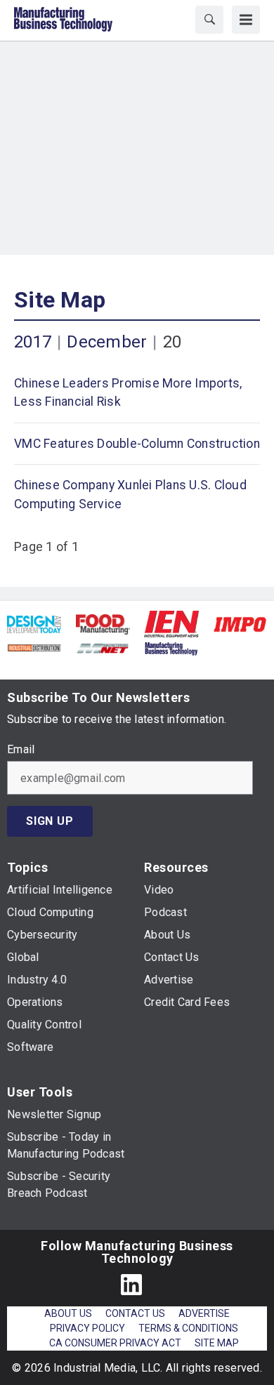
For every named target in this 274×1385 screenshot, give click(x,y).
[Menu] (246, 20)
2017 (32, 342)
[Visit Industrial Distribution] (34, 647)
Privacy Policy (87, 1328)
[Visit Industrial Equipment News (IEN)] (171, 623)
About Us (68, 1313)
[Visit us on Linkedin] (131, 1284)
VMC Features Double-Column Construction (137, 444)
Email (20, 749)
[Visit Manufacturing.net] (103, 647)
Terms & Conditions (188, 1328)
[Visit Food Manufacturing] (103, 623)
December (107, 342)
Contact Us (135, 1313)
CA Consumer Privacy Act (115, 1342)
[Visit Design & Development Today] (34, 623)
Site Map (59, 299)
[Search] (209, 20)
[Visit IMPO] (240, 623)
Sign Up (50, 821)
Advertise (204, 1313)
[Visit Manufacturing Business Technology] (171, 647)
